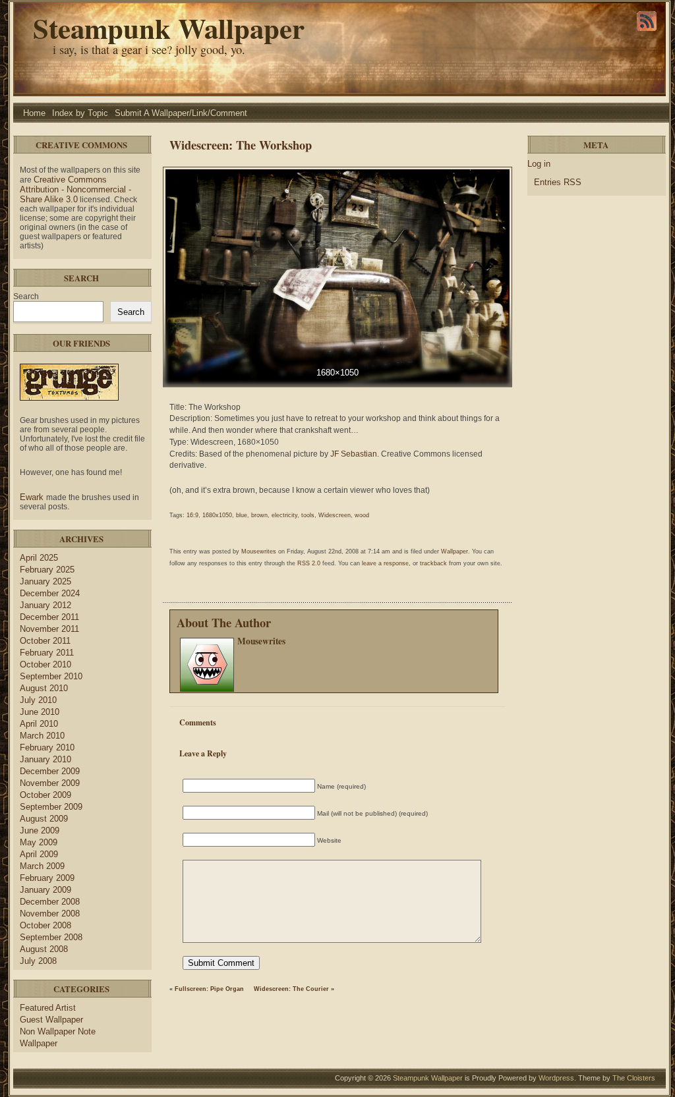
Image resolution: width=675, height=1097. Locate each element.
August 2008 (44, 949)
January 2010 (45, 759)
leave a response (385, 563)
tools (307, 515)
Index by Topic (80, 113)
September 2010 (51, 676)
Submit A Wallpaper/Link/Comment (181, 113)
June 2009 (39, 830)
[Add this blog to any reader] (646, 31)
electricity (284, 515)
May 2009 (38, 842)
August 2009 (44, 819)
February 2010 (47, 747)
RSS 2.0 (308, 563)
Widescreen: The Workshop (240, 145)
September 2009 (51, 807)
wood (362, 515)
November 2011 (49, 629)
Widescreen (334, 515)
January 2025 (45, 581)
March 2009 (42, 866)
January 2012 (45, 605)
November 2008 (50, 913)
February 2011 (47, 653)
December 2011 (49, 617)
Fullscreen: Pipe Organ (209, 989)
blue (241, 515)
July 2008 (38, 961)
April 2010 (39, 724)
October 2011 (45, 641)
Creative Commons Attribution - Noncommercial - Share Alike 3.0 (75, 189)
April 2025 (39, 558)
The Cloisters (633, 1078)
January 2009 (45, 890)
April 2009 (39, 854)
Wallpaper (38, 1043)
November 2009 (50, 783)
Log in (538, 164)
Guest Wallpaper (51, 1020)
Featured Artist (48, 1008)
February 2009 (47, 878)
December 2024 (50, 593)
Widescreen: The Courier (291, 989)
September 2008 (51, 937)
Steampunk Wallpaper (169, 28)
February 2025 (47, 570)
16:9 (192, 515)
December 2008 (50, 902)
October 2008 (45, 925)
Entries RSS (557, 182)
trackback (433, 563)
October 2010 (45, 664)
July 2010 (38, 700)
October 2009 (45, 795)
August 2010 (44, 688)
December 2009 (50, 771)
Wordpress (556, 1078)
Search (26, 296)
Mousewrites (258, 551)
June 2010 (39, 712)
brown (259, 515)
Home (34, 113)
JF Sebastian (353, 454)
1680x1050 (217, 515)
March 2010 (42, 736)
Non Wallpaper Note (58, 1031)
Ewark (33, 497)
